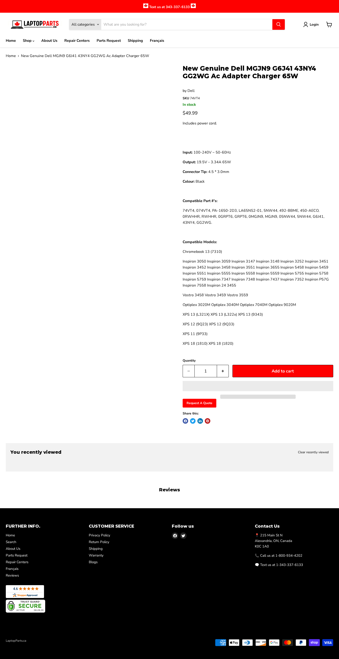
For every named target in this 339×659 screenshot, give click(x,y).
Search (11, 542)
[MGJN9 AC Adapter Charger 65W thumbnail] (15, 78)
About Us (49, 40)
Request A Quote (199, 403)
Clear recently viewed (313, 452)
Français (157, 40)
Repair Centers (77, 40)
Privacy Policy (99, 535)
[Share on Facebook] (185, 421)
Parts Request (109, 40)
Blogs (93, 562)
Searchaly (32, 646)
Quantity (189, 361)
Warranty (96, 555)
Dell (191, 90)
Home (11, 40)
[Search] (278, 24)
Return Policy (99, 542)
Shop (28, 40)
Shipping (135, 40)
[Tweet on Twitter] (193, 421)
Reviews (12, 575)
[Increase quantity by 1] (223, 371)
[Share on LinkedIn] (200, 421)
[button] (258, 386)
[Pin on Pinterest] (207, 421)
